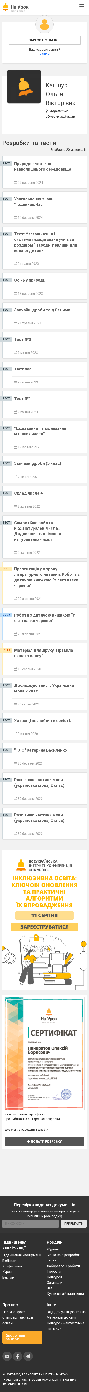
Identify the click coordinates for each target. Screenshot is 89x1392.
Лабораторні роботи (63, 1266)
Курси (7, 1272)
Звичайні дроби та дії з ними (42, 309)
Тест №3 (22, 339)
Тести (51, 1260)
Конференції (12, 1266)
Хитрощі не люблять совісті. (42, 720)
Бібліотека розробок (63, 1255)
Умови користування (46, 1379)
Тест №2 (22, 369)
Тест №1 (22, 398)
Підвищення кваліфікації (21, 1255)
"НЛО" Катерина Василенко (40, 750)
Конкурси (54, 1277)
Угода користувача (16, 1379)
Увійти (44, 54)
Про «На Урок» (13, 1312)
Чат (50, 1288)
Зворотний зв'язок (15, 1337)
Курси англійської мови (65, 1294)
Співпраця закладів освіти (17, 1320)
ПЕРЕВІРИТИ (73, 1224)
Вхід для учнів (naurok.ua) (67, 1312)
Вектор (8, 1277)
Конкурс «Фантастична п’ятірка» (65, 1326)
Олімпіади (54, 1283)
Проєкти (54, 1271)
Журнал (53, 1249)
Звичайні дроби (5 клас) (37, 463)
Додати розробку (46, 1141)
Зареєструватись (44, 40)
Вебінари (9, 1261)
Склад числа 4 (28, 493)
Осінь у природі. (29, 280)
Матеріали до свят (62, 1317)
